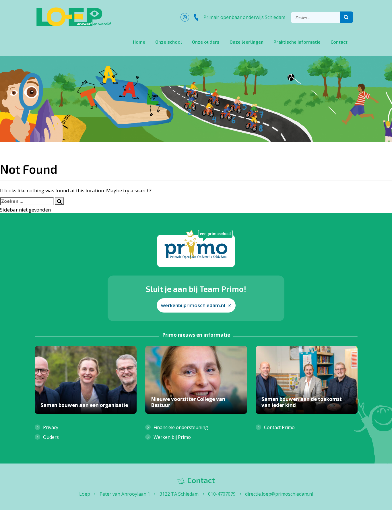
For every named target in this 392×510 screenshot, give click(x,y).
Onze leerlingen (246, 41)
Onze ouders (206, 41)
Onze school (168, 41)
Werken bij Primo (172, 437)
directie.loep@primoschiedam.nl (279, 494)
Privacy (50, 427)
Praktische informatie (297, 41)
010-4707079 (222, 494)
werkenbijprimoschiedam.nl (193, 305)
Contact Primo (279, 427)
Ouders (51, 437)
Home (139, 41)
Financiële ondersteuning (181, 427)
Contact (339, 41)
